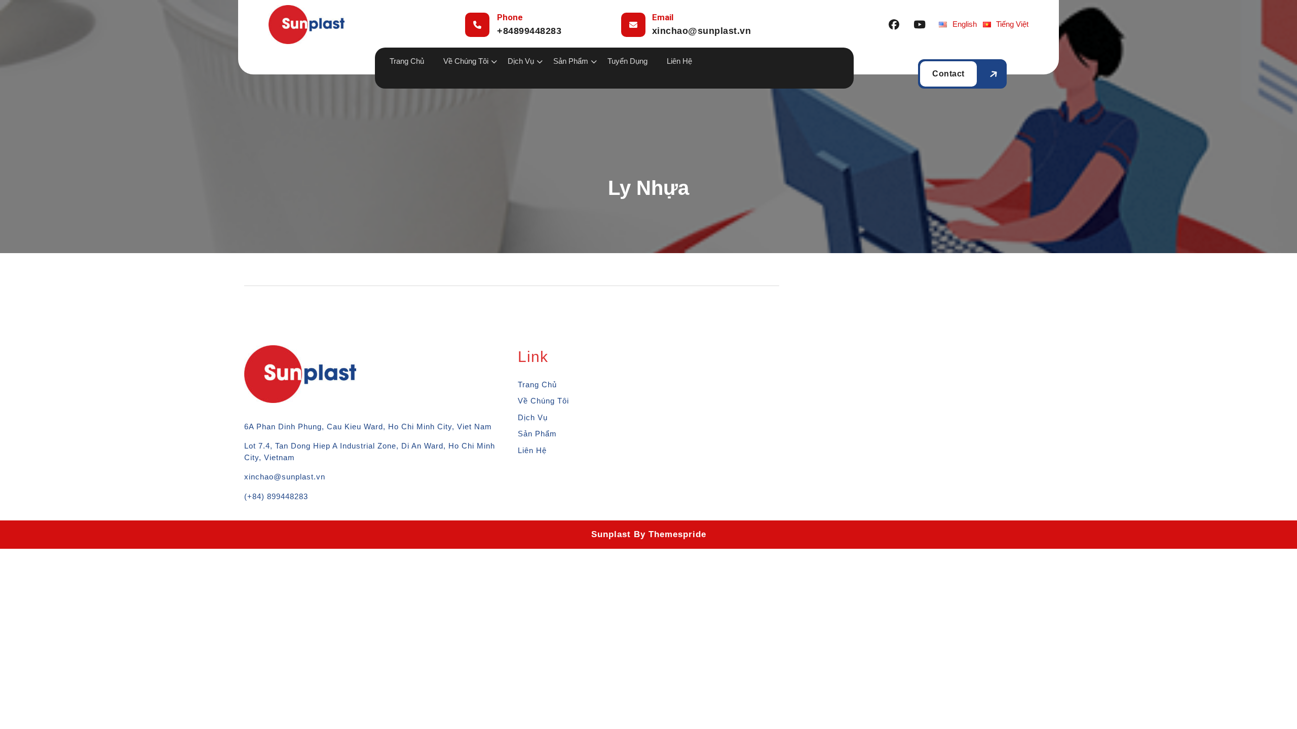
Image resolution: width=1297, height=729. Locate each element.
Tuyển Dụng (627, 61)
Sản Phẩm (570, 61)
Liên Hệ (679, 61)
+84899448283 (529, 31)
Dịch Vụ (533, 417)
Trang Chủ (407, 61)
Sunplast (611, 534)
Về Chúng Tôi (465, 61)
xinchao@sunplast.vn (701, 31)
